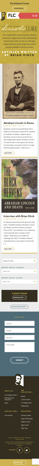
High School (25, 425)
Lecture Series (25, 399)
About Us (8, 391)
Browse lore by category (13, 267)
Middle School (25, 422)
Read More (8, 153)
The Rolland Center (10, 395)
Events (23, 396)
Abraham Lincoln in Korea (19, 123)
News (6, 403)
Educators (25, 411)
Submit (19, 360)
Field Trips (24, 428)
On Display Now (26, 403)
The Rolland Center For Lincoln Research (9, 16)
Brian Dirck (11, 125)
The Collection (26, 391)
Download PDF (18, 297)
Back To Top (18, 462)
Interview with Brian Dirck (19, 216)
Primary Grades (26, 415)
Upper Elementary (27, 419)
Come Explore (18, 8)
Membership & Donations (9, 399)
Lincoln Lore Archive (18, 306)
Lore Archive (8, 415)
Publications (25, 406)
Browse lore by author (12, 278)
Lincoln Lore (10, 411)
